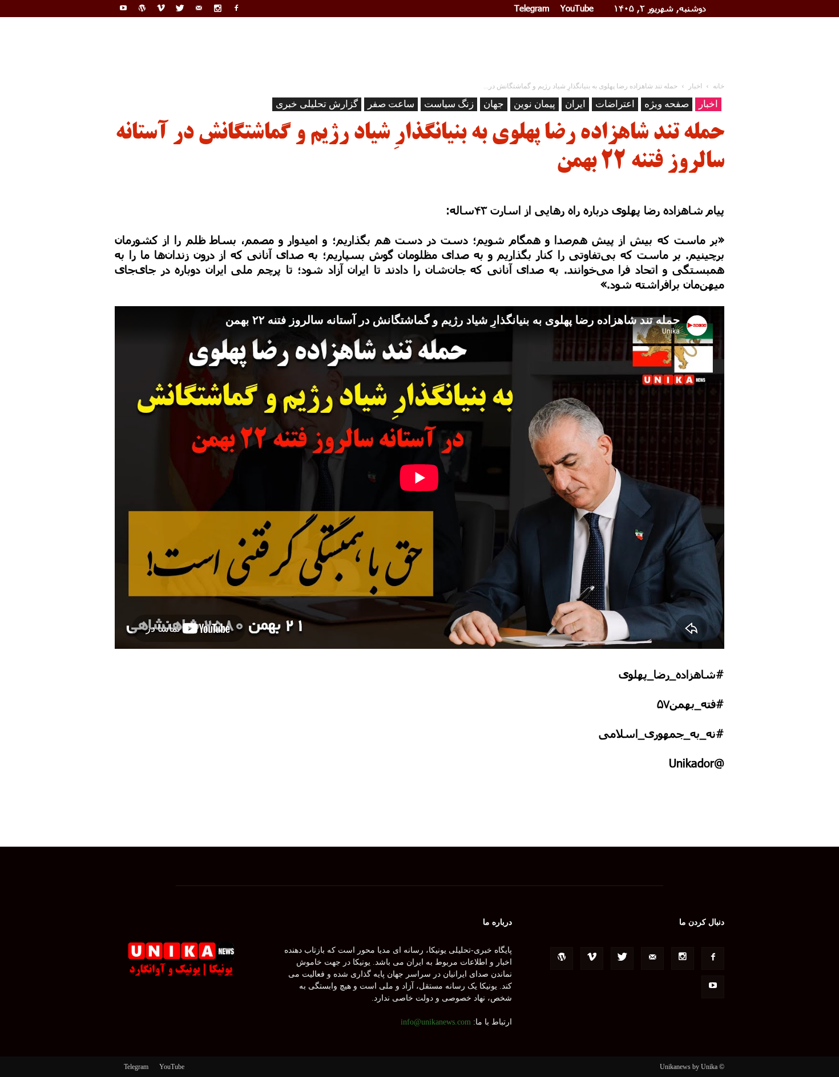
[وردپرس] (142, 8)
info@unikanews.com (436, 1022)
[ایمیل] (198, 8)
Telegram (532, 8)
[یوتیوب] (123, 8)
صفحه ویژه (666, 104)
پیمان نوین (534, 104)
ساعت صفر (391, 104)
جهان (493, 104)
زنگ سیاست (449, 104)
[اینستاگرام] (217, 8)
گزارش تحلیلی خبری (317, 104)
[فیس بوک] (236, 8)
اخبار (708, 104)
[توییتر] (179, 8)
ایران (575, 104)
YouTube (577, 8)
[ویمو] (161, 8)
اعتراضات (615, 104)
